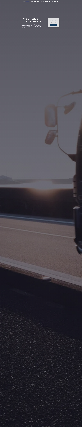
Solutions (32, 1)
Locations (46, 1)
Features (42, 1)
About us (58, 1)
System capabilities (37, 1)
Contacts (50, 1)
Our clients (54, 1)
